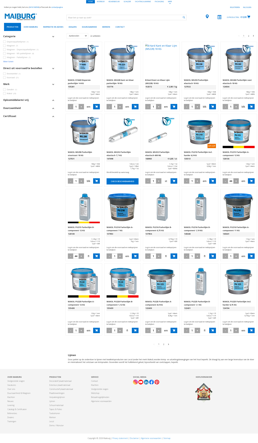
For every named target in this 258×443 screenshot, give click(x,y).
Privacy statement (120, 438)
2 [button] (248, 36)
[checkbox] (28, 41)
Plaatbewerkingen (56, 393)
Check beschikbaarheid (122, 181)
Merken (106, 27)
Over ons (11, 389)
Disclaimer (134, 438)
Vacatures (11, 385)
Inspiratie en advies (53, 27)
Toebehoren (54, 413)
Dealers (73, 27)
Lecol (51, 421)
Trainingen (11, 421)
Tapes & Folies (55, 409)
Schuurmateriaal (56, 405)
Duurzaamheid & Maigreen (19, 393)
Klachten (11, 397)
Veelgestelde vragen (16, 381)
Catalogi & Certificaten (17, 409)
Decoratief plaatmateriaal (60, 381)
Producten (12, 27)
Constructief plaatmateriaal (61, 389)
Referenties (12, 413)
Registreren (235, 7)
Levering (10, 405)
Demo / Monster (56, 425)
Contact (120, 27)
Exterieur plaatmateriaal (59, 385)
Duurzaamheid (89, 27)
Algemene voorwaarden (101, 401)
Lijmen (52, 401)
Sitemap (167, 438)
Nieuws (10, 401)
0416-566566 (34, 7)
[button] (28, 36)
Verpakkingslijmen (57, 397)
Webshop (95, 393)
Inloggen (247, 7)
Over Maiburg (31, 27)
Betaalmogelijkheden (100, 397)
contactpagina (57, 7)
